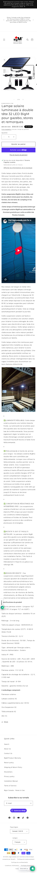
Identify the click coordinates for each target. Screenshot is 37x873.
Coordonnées (20, 868)
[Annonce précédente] (4, 20)
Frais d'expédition (6, 129)
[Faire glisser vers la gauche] (14, 99)
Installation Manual (11, 781)
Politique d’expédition (27, 865)
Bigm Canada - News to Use (14, 790)
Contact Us (8, 753)
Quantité (4, 133)
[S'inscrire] (30, 803)
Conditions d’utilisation (12, 865)
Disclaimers (8, 772)
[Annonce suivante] (33, 20)
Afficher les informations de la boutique (18, 168)
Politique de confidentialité (19, 862)
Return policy (9, 762)
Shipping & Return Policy (13, 767)
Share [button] (6, 722)
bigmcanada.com (14, 856)
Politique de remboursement (25, 859)
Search (6, 744)
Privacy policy (9, 776)
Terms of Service (10, 785)
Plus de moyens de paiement (18, 155)
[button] (4, 39)
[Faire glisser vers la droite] (23, 99)
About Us (7, 749)
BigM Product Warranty (12, 758)
